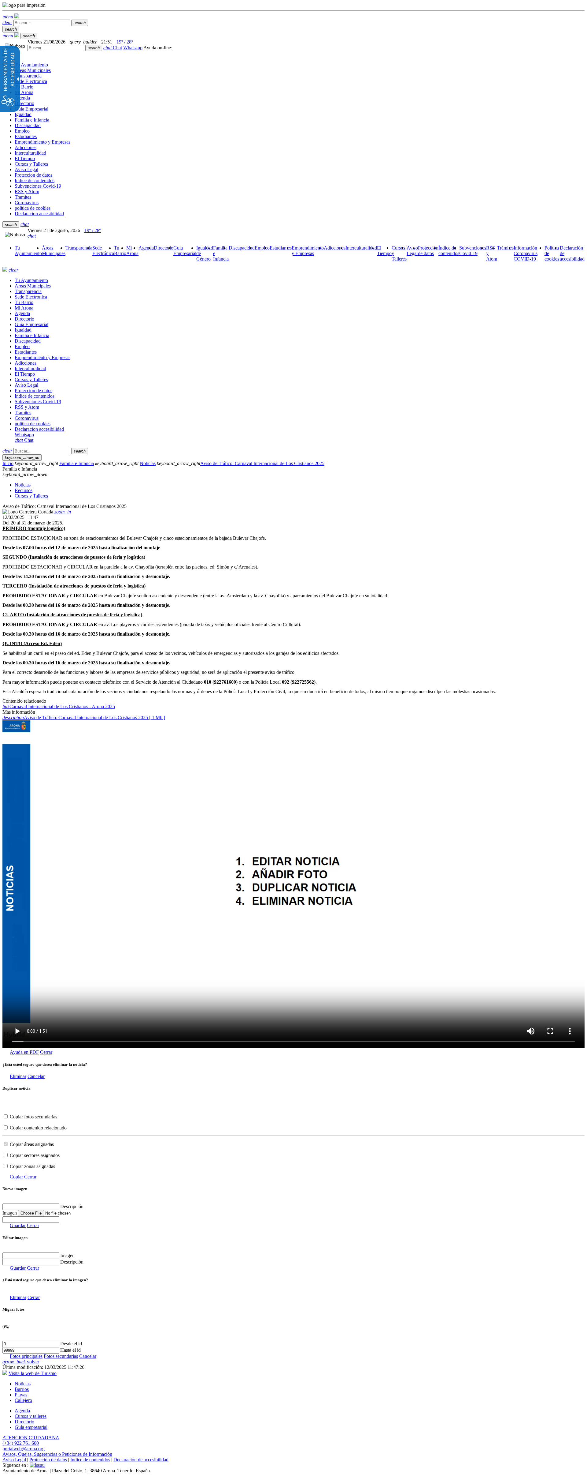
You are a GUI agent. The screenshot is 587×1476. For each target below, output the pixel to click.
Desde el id (71, 1343)
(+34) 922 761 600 (20, 1443)
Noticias (148, 463)
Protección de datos (48, 1459)
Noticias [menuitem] (23, 484)
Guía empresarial (31, 1427)
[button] (7, 16)
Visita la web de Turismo (33, 1373)
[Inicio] (16, 16)
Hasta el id (70, 1350)
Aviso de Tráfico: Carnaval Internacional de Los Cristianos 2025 (262, 463)
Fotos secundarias (61, 1356)
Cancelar (36, 1076)
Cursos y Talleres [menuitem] (31, 495)
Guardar (18, 1225)
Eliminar (18, 1076)
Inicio (7, 463)
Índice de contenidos (90, 1459)
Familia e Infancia (76, 463)
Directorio (24, 1421)
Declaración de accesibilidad (140, 1459)
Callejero (23, 1400)
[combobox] (56, 48)
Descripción (71, 1206)
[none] (30, 1219)
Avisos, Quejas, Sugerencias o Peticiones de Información (57, 1454)
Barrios (22, 1389)
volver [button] (20, 1361)
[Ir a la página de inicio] (4, 269)
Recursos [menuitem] (23, 490)
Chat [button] (112, 47)
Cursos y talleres (30, 1416)
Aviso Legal (14, 1459)
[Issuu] (37, 1465)
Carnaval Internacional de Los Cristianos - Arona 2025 (58, 706)
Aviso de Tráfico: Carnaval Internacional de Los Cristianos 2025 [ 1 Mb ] (83, 717)
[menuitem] (28, 250)
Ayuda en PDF (24, 1052)
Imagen (67, 1255)
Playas (21, 1394)
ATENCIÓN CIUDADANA (30, 1437)
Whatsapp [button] (132, 47)
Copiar (16, 1176)
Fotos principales (26, 1356)
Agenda (22, 1410)
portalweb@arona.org (23, 1448)
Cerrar (46, 1052)
